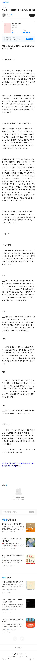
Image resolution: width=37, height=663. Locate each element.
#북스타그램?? (15, 466)
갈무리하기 (30, 659)
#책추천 (7, 466)
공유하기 (34, 659)
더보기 (34, 2)
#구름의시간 (23, 463)
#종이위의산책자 (7, 463)
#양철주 (15, 463)
